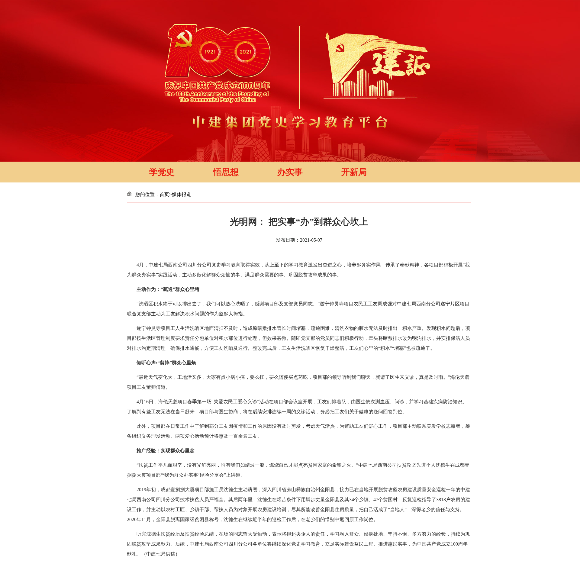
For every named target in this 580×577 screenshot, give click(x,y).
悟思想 (226, 172)
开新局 (354, 172)
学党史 (162, 172)
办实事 (290, 172)
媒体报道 (181, 194)
